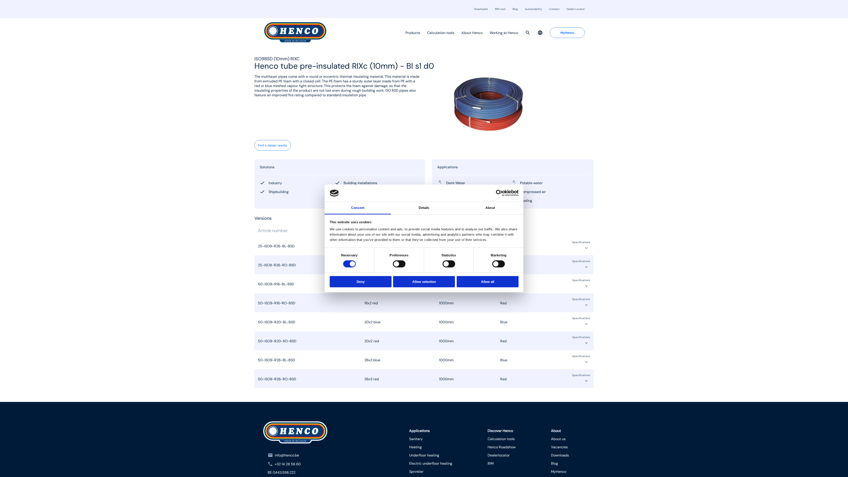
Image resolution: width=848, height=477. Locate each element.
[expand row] (586, 248)
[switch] (399, 263)
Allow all (487, 282)
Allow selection (424, 282)
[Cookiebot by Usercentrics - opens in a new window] (499, 193)
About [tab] (490, 208)
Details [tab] (424, 208)
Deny (361, 282)
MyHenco (567, 33)
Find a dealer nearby (272, 145)
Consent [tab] (357, 208)
